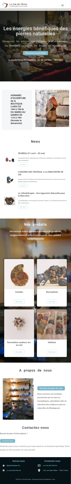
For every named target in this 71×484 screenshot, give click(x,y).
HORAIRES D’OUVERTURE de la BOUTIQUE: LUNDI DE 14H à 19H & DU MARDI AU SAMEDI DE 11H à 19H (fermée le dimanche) (18, 109)
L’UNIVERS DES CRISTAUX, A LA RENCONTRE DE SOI (40, 173)
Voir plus (23, 164)
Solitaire (52, 342)
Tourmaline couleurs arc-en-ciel (19, 343)
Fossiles (19, 291)
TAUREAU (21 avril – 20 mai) (31, 153)
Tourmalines (52, 291)
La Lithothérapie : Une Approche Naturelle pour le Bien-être (41, 194)
